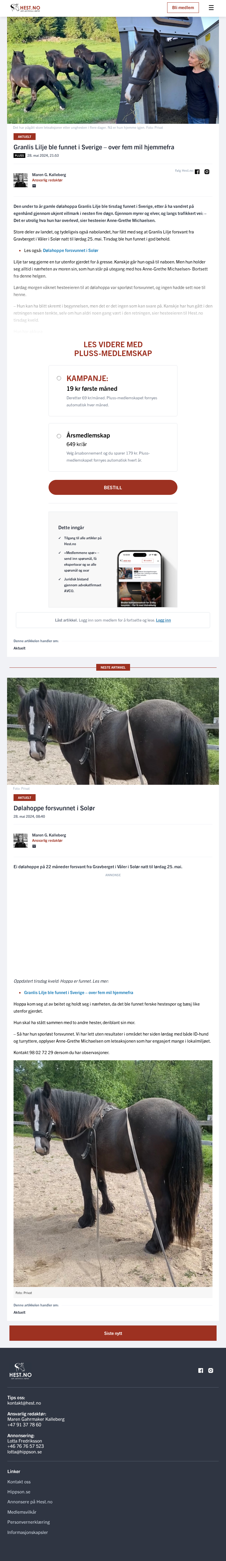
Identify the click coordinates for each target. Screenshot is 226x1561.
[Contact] (34, 185)
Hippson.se (18, 1491)
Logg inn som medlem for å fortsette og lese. (113, 619)
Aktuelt (24, 136)
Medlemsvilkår (21, 1511)
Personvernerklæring (28, 1521)
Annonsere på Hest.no (29, 1501)
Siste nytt (113, 1333)
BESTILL (113, 487)
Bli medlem (183, 7)
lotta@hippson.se (24, 1451)
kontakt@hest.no (24, 1402)
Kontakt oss (19, 1481)
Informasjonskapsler (27, 1532)
